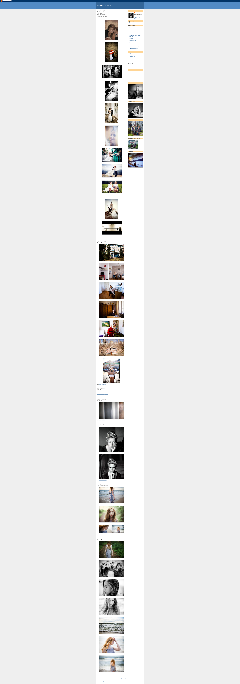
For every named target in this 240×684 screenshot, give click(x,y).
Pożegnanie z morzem (102, 485)
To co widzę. (100, 242)
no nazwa (131, 38)
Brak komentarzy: (104, 384)
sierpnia (132, 55)
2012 (131, 53)
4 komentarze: (104, 420)
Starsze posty (123, 678)
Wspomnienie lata (101, 539)
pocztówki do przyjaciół (134, 46)
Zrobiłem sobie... (101, 11)
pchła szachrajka (133, 42)
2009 (131, 66)
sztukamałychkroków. (134, 48)
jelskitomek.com (131, 22)
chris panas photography (134, 33)
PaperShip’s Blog (133, 40)
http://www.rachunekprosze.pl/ (102, 394)
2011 (131, 63)
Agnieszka (99, 400)
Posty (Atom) (104, 681)
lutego (131, 60)
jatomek (137, 12)
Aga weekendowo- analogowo (104, 425)
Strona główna (109, 678)
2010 (131, 65)
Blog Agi (99, 389)
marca (131, 59)
